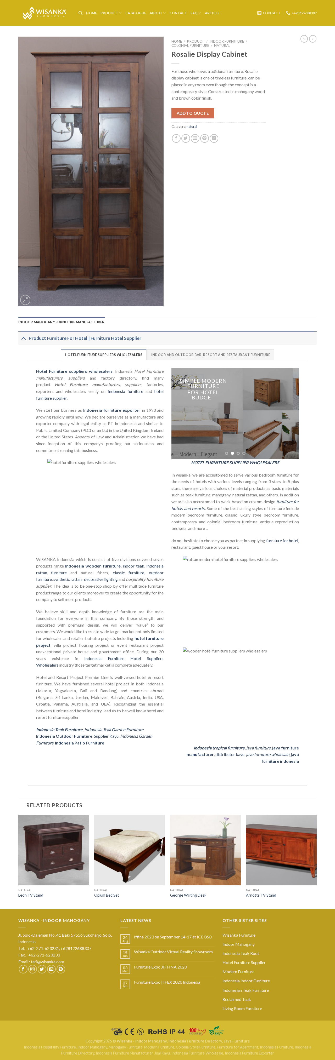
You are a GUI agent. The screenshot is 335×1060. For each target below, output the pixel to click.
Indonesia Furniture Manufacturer (124, 1053)
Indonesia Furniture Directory (195, 1041)
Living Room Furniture (242, 1008)
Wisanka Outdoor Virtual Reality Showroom (173, 951)
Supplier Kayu (106, 736)
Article (212, 13)
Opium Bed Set (106, 895)
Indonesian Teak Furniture (245, 990)
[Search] (80, 13)
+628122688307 (76, 948)
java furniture (258, 747)
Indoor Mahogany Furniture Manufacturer (61, 322)
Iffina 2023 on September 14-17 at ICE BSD (173, 936)
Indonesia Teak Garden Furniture (113, 729)
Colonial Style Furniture (195, 1047)
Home (91, 13)
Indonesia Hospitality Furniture (50, 1047)
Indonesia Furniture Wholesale (197, 1053)
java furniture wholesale (267, 754)
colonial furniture (190, 45)
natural (222, 45)
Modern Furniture (238, 971)
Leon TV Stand (30, 895)
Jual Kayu (162, 1053)
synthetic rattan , (68, 579)
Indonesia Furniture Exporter (249, 1053)
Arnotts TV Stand (261, 895)
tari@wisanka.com (48, 961)
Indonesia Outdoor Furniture (64, 736)
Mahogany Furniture (126, 1047)
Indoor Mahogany (238, 944)
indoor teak (133, 565)
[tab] (61, 322)
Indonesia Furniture (276, 1047)
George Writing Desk (188, 895)
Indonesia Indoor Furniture (246, 980)
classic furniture (128, 572)
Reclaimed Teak (236, 999)
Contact (178, 13)
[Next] (289, 413)
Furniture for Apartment (237, 1047)
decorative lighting (101, 579)
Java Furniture (237, 1041)
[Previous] (180, 413)
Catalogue (135, 13)
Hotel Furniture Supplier (244, 962)
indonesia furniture (125, 391)
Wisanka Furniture (238, 934)
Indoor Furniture (226, 41)
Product (109, 13)
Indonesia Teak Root (240, 953)
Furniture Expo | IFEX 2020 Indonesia (167, 981)
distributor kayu (229, 754)
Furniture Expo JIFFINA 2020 (160, 966)
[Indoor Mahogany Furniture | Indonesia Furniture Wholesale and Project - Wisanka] (44, 13)
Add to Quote (193, 113)
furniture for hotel (282, 540)
